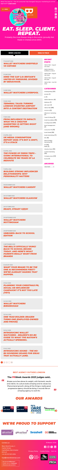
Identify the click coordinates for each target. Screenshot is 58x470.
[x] (56, 14)
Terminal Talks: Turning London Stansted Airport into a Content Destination (20, 106)
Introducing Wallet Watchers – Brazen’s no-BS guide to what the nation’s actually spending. (20, 336)
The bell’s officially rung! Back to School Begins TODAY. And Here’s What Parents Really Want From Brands (20, 251)
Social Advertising (49, 135)
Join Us (53, 451)
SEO (45, 137)
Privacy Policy (33, 451)
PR (45, 144)
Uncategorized (48, 122)
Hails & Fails (43, 53)
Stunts (46, 158)
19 (11, 362)
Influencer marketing (50, 113)
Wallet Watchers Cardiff (20, 187)
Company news (48, 156)
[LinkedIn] (56, 17)
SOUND (46, 94)
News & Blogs (15, 53)
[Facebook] (56, 8)
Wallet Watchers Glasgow (20, 198)
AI (44, 97)
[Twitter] (52, 447)
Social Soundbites (49, 120)
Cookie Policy (44, 451)
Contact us (5, 442)
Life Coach (47, 105)
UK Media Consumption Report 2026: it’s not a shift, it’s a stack (21, 139)
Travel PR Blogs (48, 117)
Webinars (47, 102)
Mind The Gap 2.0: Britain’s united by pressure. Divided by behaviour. (20, 79)
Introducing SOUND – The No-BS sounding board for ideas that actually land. (21, 353)
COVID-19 (47, 110)
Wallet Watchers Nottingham (14, 221)
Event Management (49, 125)
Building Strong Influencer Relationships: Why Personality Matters (21, 173)
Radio (45, 146)
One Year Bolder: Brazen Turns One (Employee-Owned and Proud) (21, 319)
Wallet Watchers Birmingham (14, 304)
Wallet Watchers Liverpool (21, 92)
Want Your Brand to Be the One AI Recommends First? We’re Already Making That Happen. (20, 271)
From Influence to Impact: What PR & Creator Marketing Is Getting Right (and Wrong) (20, 123)
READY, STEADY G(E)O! (16, 209)
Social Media (47, 132)
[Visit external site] (7, 436)
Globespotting (48, 91)
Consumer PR (48, 129)
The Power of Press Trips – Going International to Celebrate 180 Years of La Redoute (20, 157)
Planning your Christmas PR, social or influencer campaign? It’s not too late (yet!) (21, 289)
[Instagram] (56, 11)
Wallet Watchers (48, 99)
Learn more (12, 3)
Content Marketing (49, 151)
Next (55, 410)
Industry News (48, 149)
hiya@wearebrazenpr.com (11, 457)
